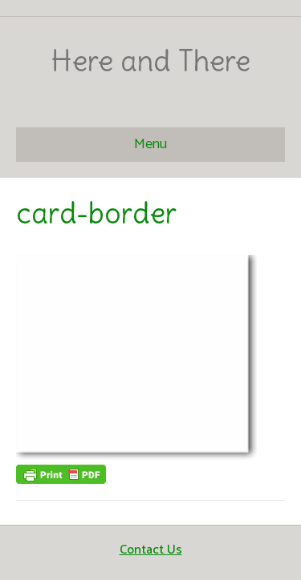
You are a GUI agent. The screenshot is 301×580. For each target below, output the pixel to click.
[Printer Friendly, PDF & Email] (61, 474)
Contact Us (151, 550)
